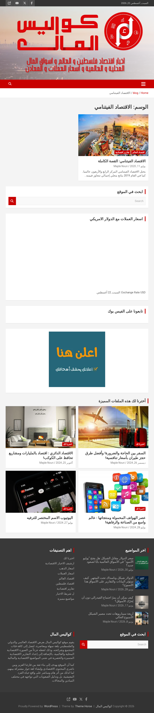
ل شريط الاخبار (65, 593)
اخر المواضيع (135, 550)
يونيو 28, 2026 (125, 589)
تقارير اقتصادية (122, 152)
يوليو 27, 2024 (65, 522)
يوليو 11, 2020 (138, 166)
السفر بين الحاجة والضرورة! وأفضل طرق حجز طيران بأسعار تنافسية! (115, 455)
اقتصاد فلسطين (65, 583)
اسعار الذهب (66, 568)
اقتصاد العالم (138, 152)
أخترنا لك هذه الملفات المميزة (122, 401)
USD (143, 292)
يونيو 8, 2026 (126, 621)
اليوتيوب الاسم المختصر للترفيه (50, 518)
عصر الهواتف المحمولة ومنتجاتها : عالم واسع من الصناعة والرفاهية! (117, 520)
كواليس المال (104, 706)
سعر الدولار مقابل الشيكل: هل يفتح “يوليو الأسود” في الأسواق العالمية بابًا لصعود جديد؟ (108, 561)
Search (12, 201)
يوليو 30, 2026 (125, 569)
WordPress (51, 706)
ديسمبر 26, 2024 (136, 462)
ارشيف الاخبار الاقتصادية (59, 563)
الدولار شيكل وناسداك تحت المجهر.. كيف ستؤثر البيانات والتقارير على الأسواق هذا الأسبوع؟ (108, 581)
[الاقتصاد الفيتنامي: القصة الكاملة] (113, 135)
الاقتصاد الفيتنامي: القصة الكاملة (122, 161)
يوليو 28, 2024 (138, 527)
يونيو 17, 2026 (125, 605)
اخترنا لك (140, 444)
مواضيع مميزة (66, 598)
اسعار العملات (66, 573)
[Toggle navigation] (143, 84)
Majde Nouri (121, 166)
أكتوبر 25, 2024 (64, 462)
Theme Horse (83, 706)
